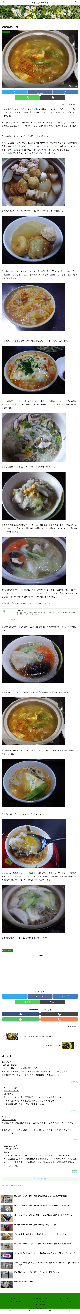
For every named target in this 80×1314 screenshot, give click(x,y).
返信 (75, 1081)
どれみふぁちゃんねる (14, 1301)
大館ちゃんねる (14, 1298)
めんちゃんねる (8, 950)
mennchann (9, 1088)
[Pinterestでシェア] (66, 842)
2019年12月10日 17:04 (9, 1065)
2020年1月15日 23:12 (11, 1149)
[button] (52, 97)
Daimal (5, 1062)
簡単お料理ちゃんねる (40, 1298)
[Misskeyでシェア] (66, 836)
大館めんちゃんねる (40, 3)
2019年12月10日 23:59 (11, 1091)
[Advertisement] (40, 972)
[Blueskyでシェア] (49, 836)
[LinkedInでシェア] (31, 847)
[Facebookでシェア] (13, 842)
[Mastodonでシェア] (31, 836)
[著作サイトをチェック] (21, 1014)
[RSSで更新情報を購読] (59, 1019)
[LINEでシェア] (49, 842)
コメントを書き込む (40, 1179)
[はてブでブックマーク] (31, 842)
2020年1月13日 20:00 (9, 1120)
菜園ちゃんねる (40, 1304)
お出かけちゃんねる (66, 1298)
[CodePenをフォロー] (59, 1014)
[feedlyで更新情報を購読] (21, 1019)
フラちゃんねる (40, 1301)
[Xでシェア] (13, 836)
